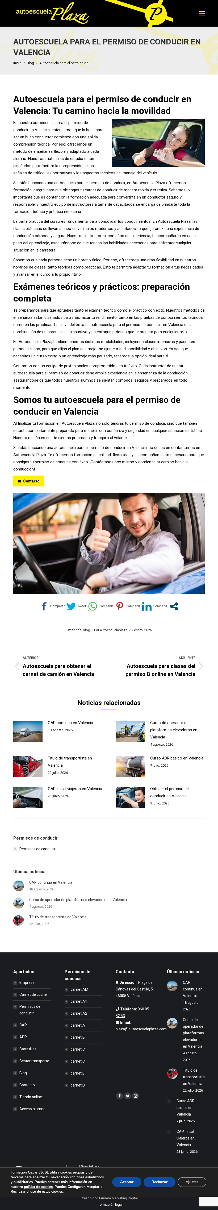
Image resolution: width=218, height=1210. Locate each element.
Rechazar (159, 1181)
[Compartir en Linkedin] (154, 606)
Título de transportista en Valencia (70, 762)
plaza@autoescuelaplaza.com (141, 1029)
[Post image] (28, 731)
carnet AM (79, 989)
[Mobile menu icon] (202, 13)
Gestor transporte (34, 1061)
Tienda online (30, 1097)
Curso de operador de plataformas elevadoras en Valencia (173, 730)
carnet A (78, 1025)
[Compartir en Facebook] (52, 606)
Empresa (27, 982)
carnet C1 (79, 1049)
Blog (30, 63)
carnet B (78, 1037)
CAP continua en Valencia (70, 722)
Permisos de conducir (37, 849)
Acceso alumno (32, 1109)
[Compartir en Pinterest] (127, 606)
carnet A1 (79, 1001)
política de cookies (38, 1186)
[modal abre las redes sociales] (174, 606)
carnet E (78, 1073)
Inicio (17, 63)
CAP (23, 1025)
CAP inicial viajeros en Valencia (75, 788)
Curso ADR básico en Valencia (176, 758)
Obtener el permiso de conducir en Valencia (169, 792)
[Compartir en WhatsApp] (100, 606)
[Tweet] (76, 606)
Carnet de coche (33, 994)
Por (110, 630)
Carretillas (27, 1049)
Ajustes (192, 1181)
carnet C (78, 1061)
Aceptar (126, 1181)
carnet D (78, 1085)
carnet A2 (79, 1013)
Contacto (27, 1085)
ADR (23, 1037)
